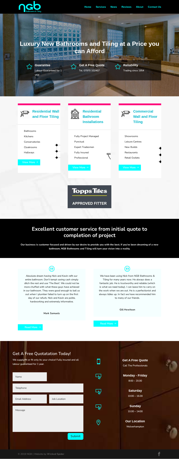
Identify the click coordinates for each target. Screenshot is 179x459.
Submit (75, 436)
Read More (31, 327)
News (113, 7)
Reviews (126, 7)
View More (28, 162)
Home (87, 7)
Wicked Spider (55, 454)
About (139, 7)
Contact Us (154, 7)
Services (101, 7)
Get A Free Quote (92, 65)
